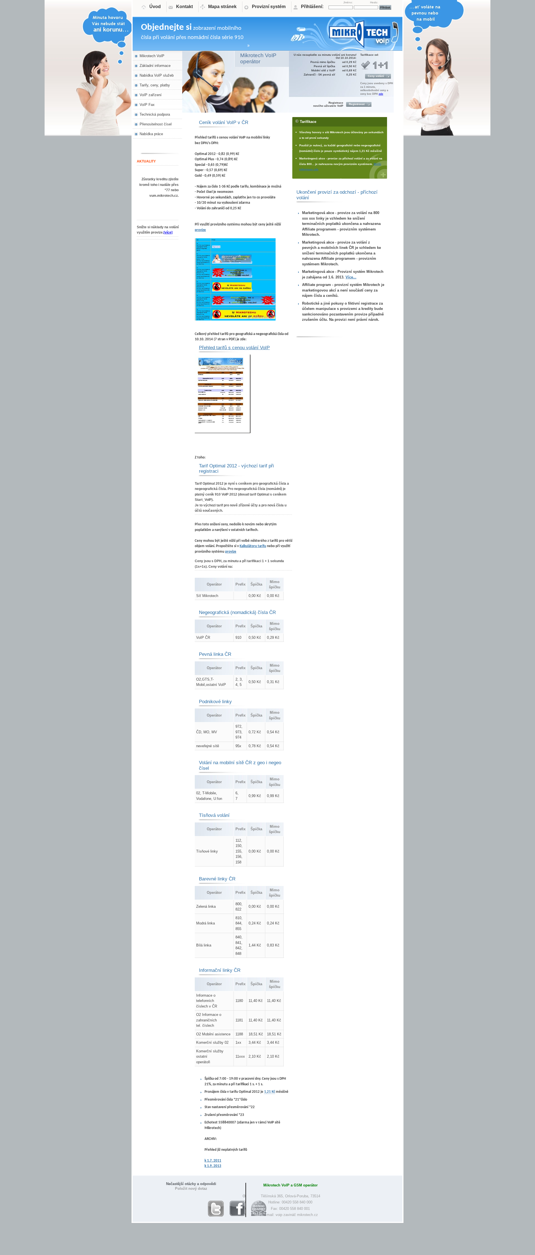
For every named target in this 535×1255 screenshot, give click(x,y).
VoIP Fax (147, 105)
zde (381, 94)
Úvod (155, 6)
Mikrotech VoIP (152, 56)
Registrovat (356, 104)
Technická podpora (155, 114)
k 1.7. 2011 (213, 1160)
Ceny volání (376, 75)
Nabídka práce (151, 134)
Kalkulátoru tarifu (253, 546)
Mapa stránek (222, 6)
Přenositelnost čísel (156, 124)
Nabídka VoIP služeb (157, 75)
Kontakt (184, 6)
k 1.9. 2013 (213, 1166)
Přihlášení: (312, 6)
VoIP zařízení (151, 95)
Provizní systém (269, 6)
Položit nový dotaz (191, 1188)
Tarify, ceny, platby (155, 85)
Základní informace (155, 66)
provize (200, 230)
